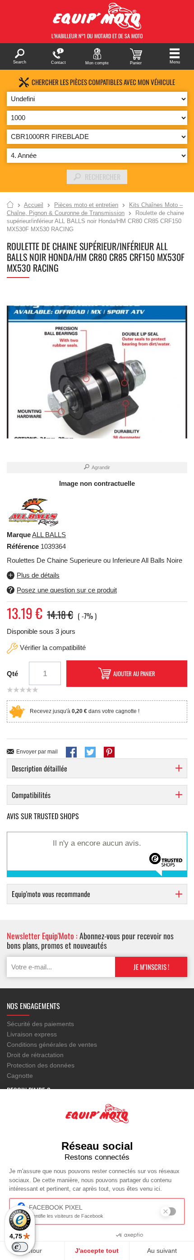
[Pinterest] (109, 752)
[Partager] (71, 752)
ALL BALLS (49, 534)
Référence (24, 546)
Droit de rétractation (35, 1054)
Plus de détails (38, 575)
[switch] (20, 1247)
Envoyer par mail (37, 752)
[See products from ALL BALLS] (34, 512)
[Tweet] (90, 752)
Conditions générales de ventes (52, 1044)
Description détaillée (39, 768)
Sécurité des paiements (40, 1023)
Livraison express (32, 1034)
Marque (19, 534)
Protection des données (40, 1065)
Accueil (10, 205)
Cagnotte (20, 1075)
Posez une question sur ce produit (67, 590)
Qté (12, 673)
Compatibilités (31, 794)
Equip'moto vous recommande (51, 893)
